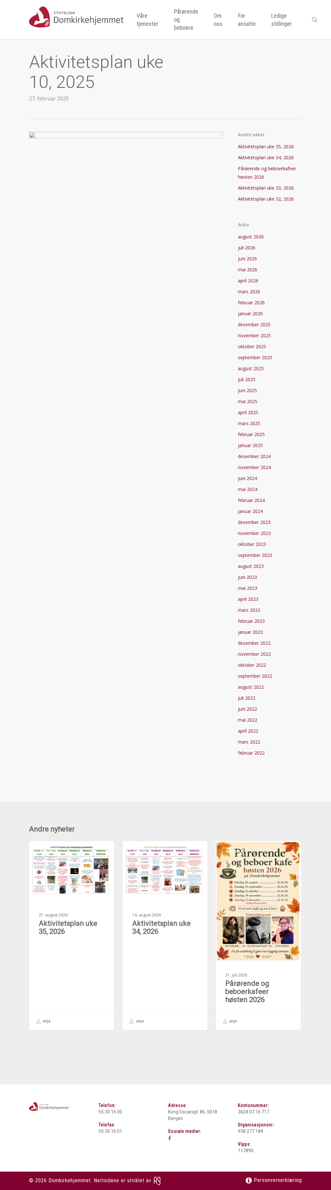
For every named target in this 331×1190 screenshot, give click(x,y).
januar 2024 (250, 511)
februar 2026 (251, 302)
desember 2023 (254, 522)
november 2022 (254, 654)
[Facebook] (169, 1138)
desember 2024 (254, 456)
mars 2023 (249, 610)
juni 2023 (247, 577)
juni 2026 (247, 259)
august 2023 (251, 566)
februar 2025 (251, 434)
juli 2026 (246, 248)
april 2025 (248, 412)
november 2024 (254, 467)
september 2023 (255, 555)
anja (46, 1021)
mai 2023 (247, 588)
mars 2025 (249, 423)
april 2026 (248, 280)
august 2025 (251, 368)
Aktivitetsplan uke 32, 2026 (266, 199)
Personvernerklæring (277, 1180)
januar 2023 (250, 632)
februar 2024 (251, 500)
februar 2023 (251, 621)
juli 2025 (246, 379)
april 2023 (248, 599)
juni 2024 (247, 478)
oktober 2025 (252, 346)
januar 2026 (250, 313)
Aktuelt (48, 851)
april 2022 (248, 731)
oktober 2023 (252, 544)
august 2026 (251, 237)
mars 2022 (249, 742)
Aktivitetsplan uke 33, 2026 (266, 188)
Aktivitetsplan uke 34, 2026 (266, 157)
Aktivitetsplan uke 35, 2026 (266, 146)
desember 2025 (254, 324)
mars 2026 (249, 291)
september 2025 (255, 357)
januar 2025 (250, 445)
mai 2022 (247, 720)
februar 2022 (251, 753)
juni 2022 (247, 709)
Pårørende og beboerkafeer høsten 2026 (267, 172)
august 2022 (251, 687)
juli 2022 (246, 698)
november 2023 (254, 533)
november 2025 (254, 335)
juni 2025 (247, 390)
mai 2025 (247, 401)
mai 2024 (247, 489)
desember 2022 (254, 643)
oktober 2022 (252, 665)
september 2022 (255, 676)
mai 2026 (247, 269)
